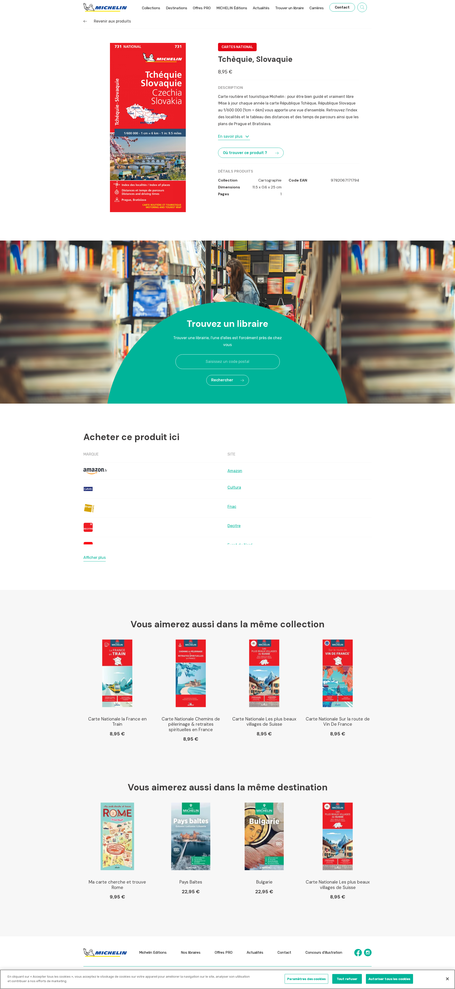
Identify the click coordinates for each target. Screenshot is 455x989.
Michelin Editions (153, 952)
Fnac (232, 506)
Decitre (234, 526)
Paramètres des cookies (306, 979)
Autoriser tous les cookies (389, 979)
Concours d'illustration (323, 952)
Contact (284, 952)
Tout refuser (347, 979)
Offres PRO (223, 952)
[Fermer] (447, 979)
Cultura (234, 487)
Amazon (235, 471)
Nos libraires (190, 952)
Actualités (255, 952)
